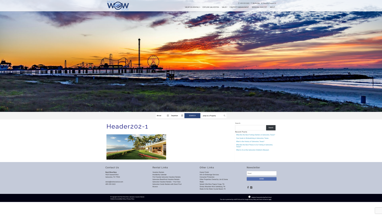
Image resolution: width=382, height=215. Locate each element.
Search (192, 116)
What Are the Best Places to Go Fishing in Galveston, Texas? (254, 146)
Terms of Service (263, 199)
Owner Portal (204, 172)
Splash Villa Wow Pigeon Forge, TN (212, 184)
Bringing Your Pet (259, 7)
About (272, 7)
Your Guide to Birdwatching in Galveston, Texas (252, 138)
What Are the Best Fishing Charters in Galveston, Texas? (255, 135)
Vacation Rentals (192, 7)
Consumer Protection (207, 177)
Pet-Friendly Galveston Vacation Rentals (167, 177)
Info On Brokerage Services (209, 175)
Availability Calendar (160, 175)
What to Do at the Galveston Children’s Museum (252, 150)
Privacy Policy (130, 199)
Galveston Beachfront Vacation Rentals (166, 179)
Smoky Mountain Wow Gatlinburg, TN (212, 187)
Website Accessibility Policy (118, 199)
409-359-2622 (110, 184)
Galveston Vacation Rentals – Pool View (166, 182)
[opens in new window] (248, 187)
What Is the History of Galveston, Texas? (250, 141)
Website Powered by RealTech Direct (261, 197)
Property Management (239, 7)
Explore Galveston (211, 7)
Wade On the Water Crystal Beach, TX (213, 189)
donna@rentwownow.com (114, 182)
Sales (224, 7)
